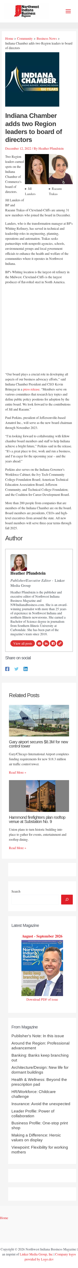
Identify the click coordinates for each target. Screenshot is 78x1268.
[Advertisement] (39, 329)
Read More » (17, 772)
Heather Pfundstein (28, 573)
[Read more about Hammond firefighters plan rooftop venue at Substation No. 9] (39, 795)
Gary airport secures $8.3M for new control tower (38, 744)
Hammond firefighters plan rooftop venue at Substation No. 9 (37, 819)
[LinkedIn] (46, 643)
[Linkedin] (26, 668)
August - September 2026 (42, 936)
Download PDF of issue (42, 999)
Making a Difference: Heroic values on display (36, 1137)
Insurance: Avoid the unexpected (40, 1104)
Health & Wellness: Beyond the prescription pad (39, 1082)
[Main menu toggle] (68, 11)
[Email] (39, 643)
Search (15, 891)
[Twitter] (16, 668)
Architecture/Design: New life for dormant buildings (39, 1069)
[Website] (60, 643)
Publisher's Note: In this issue (37, 1036)
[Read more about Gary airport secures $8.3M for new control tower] (39, 720)
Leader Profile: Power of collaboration (32, 1113)
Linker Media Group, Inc (36, 1254)
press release (31, 389)
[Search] (67, 899)
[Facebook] (53, 643)
